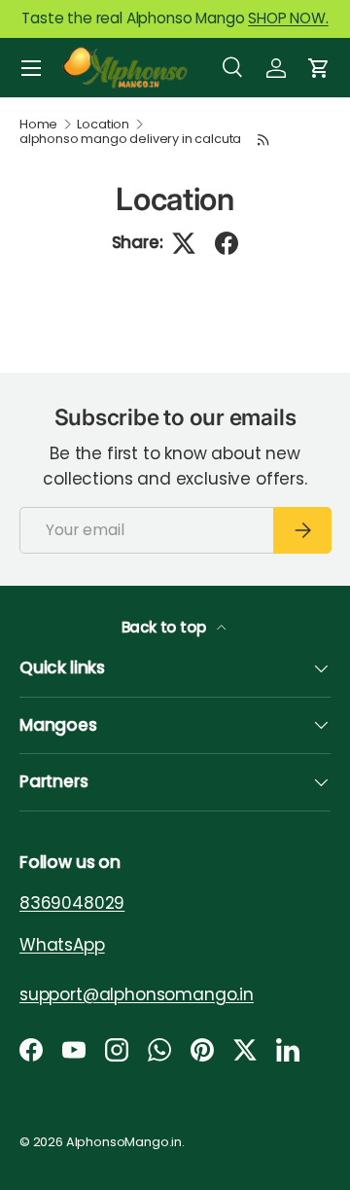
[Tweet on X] (183, 243)
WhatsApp (62, 944)
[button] (319, 68)
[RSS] (263, 139)
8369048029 (71, 903)
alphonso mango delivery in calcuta (130, 139)
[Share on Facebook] (226, 243)
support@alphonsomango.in (136, 993)
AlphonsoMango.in (124, 1142)
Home (38, 125)
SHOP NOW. (288, 18)
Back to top (166, 627)
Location (103, 125)
